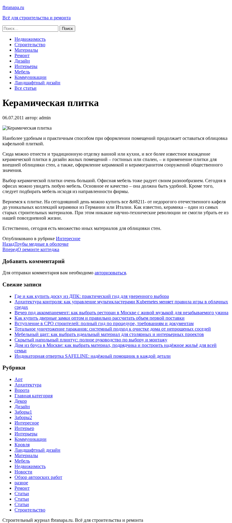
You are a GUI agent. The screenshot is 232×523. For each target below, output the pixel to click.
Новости (23, 471)
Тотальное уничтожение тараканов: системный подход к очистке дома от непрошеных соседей (112, 328)
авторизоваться (110, 272)
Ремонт (22, 55)
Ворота (21, 390)
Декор (20, 401)
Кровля (22, 444)
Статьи (21, 493)
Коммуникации (30, 77)
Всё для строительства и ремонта (36, 17)
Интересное (68, 238)
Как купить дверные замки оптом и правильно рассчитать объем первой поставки (99, 318)
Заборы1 (23, 412)
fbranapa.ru (13, 7)
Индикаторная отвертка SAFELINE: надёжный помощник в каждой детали (92, 356)
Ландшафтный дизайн (37, 82)
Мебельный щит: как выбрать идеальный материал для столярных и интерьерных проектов (109, 334)
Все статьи (25, 88)
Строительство (29, 44)
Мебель (22, 71)
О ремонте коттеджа (30, 249)
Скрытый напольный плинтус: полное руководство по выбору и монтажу (90, 339)
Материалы (26, 50)
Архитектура (27, 384)
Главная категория (33, 395)
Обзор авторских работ (38, 477)
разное (21, 482)
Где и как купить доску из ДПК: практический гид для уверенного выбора (91, 296)
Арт (18, 379)
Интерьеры (25, 66)
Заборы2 (23, 417)
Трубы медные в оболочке (35, 244)
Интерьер (24, 428)
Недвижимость (30, 39)
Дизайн (22, 60)
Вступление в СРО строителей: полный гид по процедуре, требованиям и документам (104, 323)
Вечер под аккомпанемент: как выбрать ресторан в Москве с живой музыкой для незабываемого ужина (121, 312)
